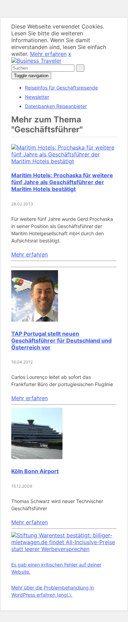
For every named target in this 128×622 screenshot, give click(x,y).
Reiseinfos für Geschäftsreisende (61, 88)
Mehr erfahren (48, 53)
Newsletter (37, 97)
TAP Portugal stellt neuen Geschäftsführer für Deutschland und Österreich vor (61, 340)
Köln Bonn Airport (35, 471)
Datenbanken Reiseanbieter (56, 106)
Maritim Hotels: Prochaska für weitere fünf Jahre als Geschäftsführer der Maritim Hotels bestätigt (62, 182)
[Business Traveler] (36, 60)
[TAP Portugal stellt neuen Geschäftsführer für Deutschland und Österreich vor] (34, 319)
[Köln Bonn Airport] (36, 457)
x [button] (69, 53)
